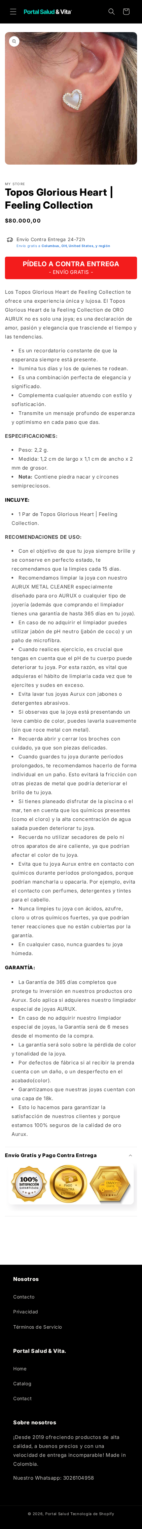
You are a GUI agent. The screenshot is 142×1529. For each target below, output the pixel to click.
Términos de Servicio (37, 1327)
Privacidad (25, 1311)
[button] (13, 11)
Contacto (24, 1297)
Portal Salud (57, 1513)
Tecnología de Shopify (92, 1513)
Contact (22, 1398)
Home (19, 1368)
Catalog (22, 1383)
